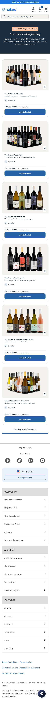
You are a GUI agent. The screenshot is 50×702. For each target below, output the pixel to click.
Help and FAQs (25, 447)
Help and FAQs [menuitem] (10, 507)
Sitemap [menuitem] (8, 532)
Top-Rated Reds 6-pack (14, 278)
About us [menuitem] (9, 549)
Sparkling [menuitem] (8, 648)
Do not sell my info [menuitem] (10, 667)
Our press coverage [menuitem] (13, 574)
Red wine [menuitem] (8, 624)
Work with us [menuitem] (9, 582)
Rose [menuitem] (6, 640)
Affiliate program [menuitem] (12, 590)
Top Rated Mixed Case (13, 93)
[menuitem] (8, 460)
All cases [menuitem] (8, 616)
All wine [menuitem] (7, 608)
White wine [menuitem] (9, 632)
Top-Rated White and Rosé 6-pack (18, 339)
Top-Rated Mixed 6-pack (14, 216)
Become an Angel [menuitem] (12, 523)
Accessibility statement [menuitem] (30, 667)
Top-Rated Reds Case (13, 155)
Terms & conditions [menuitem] (10, 662)
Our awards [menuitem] (9, 565)
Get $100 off (17, 2)
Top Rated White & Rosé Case (16, 401)
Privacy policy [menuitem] (26, 662)
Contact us (25, 453)
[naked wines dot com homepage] (9, 9)
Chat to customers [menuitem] (12, 515)
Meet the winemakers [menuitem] (13, 557)
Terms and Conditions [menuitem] (14, 540)
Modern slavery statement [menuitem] (13, 673)
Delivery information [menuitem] (13, 499)
